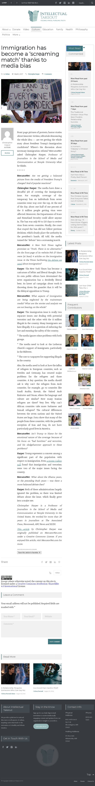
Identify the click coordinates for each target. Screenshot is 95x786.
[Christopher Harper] (7, 134)
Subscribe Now (41, 726)
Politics (6, 34)
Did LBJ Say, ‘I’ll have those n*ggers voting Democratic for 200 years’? (79, 223)
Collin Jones (87, 349)
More (15, 34)
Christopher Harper (33, 74)
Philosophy (82, 29)
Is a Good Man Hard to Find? (45, 688)
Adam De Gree (72, 349)
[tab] (73, 48)
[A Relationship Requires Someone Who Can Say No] (15, 673)
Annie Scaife (75, 428)
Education (48, 29)
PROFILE (7, 153)
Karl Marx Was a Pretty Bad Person (79, 176)
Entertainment (80, 154)
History (78, 156)
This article (23, 529)
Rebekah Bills (84, 388)
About (5, 29)
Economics (74, 180)
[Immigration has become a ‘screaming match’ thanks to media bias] (31, 101)
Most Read (75, 48)
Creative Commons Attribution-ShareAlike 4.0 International (30, 584)
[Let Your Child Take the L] (71, 290)
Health (69, 29)
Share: (4, 562)
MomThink (82, 294)
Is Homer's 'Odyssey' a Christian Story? (79, 148)
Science (13, 693)
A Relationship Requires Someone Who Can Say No (13, 689)
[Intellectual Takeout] (47, 17)
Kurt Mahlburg (87, 329)
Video (26, 29)
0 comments (48, 74)
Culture (36, 29)
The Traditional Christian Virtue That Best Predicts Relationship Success (79, 117)
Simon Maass (87, 408)
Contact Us (91, 781)
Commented (76, 54)
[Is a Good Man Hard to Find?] (47, 673)
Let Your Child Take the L (30, 3)
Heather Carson (87, 369)
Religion (79, 126)
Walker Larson (72, 329)
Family (59, 29)
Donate (16, 29)
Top (89, 774)
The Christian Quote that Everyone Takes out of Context (79, 198)
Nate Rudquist (75, 408)
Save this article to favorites (28, 553)
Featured (8, 693)
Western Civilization (77, 157)
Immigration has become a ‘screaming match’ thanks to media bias (30, 56)
